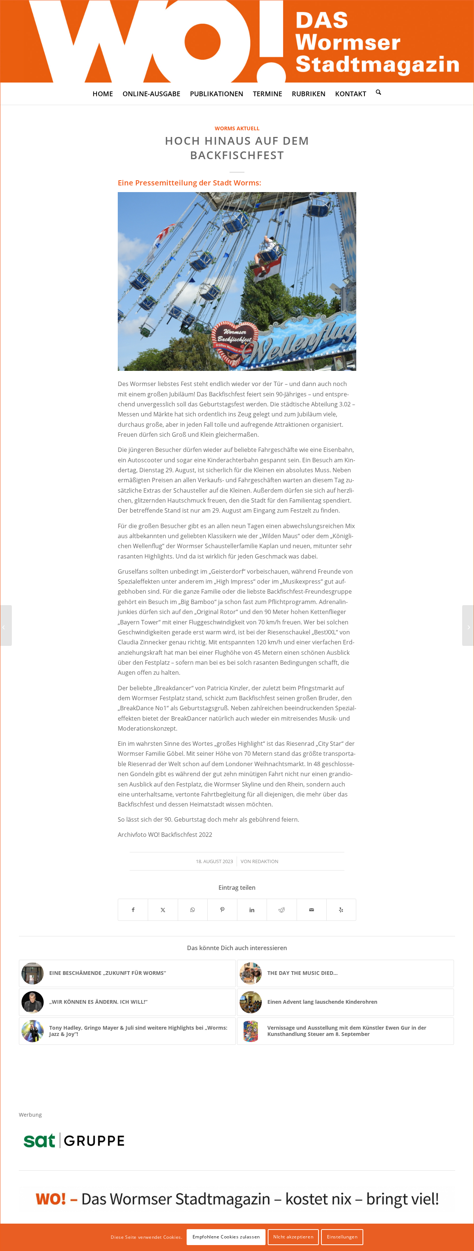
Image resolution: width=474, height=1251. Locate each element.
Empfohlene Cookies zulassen (226, 1237)
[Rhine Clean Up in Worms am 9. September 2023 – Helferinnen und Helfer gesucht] (6, 625)
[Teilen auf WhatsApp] (192, 909)
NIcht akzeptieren (293, 1237)
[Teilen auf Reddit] (281, 909)
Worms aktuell (237, 128)
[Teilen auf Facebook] (133, 909)
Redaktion (265, 861)
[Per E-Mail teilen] (311, 909)
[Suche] (378, 91)
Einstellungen (342, 1237)
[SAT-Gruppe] (74, 1140)
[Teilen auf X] (162, 909)
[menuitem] (103, 93)
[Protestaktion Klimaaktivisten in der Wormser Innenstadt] (468, 625)
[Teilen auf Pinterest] (222, 909)
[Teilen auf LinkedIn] (252, 909)
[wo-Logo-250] (237, 41)
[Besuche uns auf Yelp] (341, 909)
